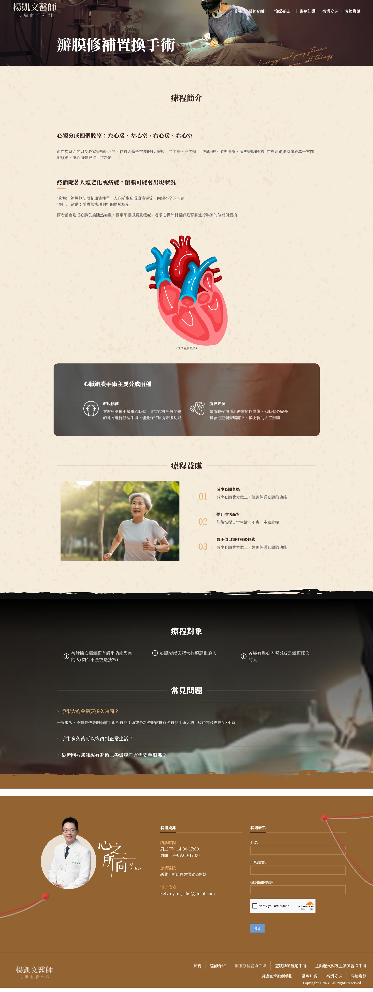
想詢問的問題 (262, 882)
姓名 (254, 842)
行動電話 (258, 862)
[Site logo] (34, 10)
